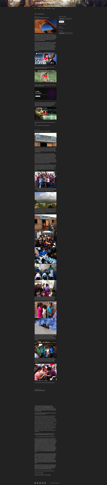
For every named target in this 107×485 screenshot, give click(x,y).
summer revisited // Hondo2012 (42, 131)
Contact (53, 8)
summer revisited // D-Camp (42, 17)
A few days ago (37, 34)
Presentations (48, 8)
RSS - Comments (61, 28)
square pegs (41, 3)
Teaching (43, 8)
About (35, 8)
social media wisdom (40, 390)
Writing (39, 8)
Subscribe (61, 21)
